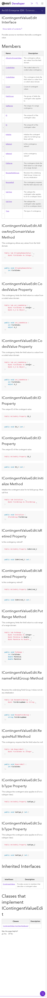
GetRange (9, 106)
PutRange (9, 163)
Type (7, 211)
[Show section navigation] (42, 10)
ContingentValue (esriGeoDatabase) (15, 926)
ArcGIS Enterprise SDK (13, 10)
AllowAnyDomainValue (14, 58)
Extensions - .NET (35, 10)
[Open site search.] (37, 3)
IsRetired (9, 144)
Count (8, 86)
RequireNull (10, 182)
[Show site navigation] (42, 3)
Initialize (8, 134)
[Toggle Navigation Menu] (42, 993)
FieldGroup (10, 96)
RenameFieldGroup (12, 173)
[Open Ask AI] (32, 3)
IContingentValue (9, 884)
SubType (9, 192)
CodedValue (10, 67)
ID (6, 115)
